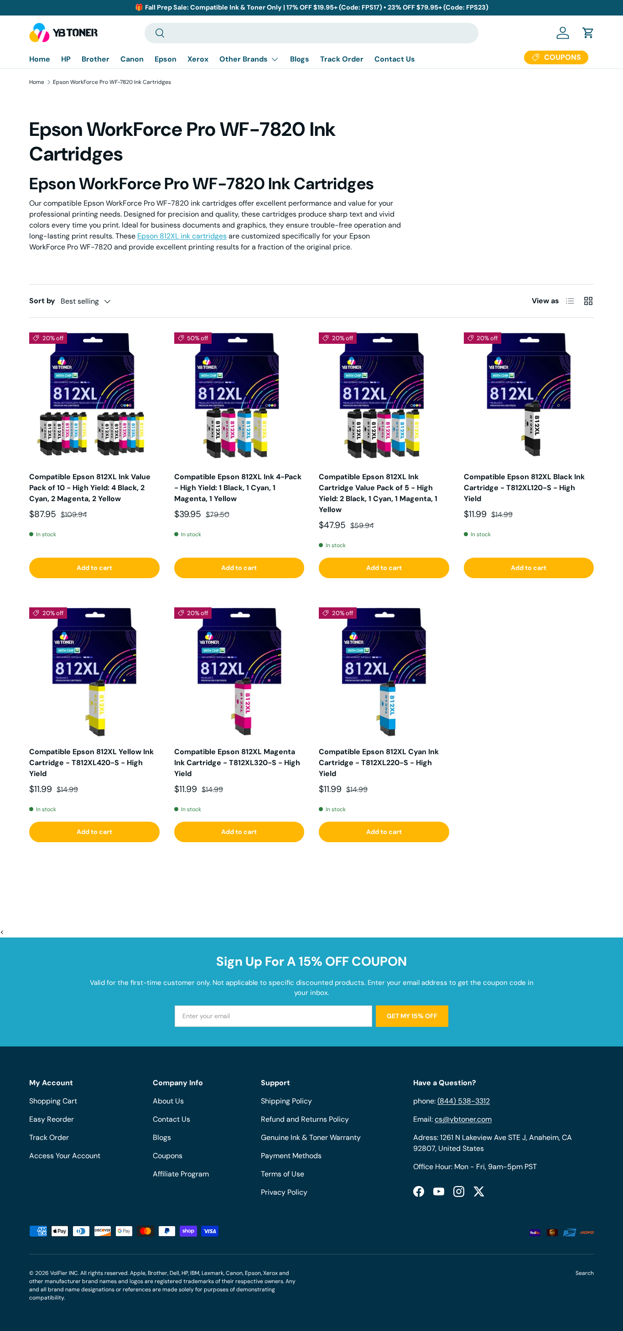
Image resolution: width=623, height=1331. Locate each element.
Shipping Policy (286, 1101)
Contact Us (394, 59)
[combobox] (311, 33)
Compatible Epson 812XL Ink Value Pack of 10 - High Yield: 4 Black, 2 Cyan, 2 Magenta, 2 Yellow (90, 487)
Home (39, 59)
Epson (166, 59)
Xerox (197, 59)
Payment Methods (291, 1155)
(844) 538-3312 (463, 1101)
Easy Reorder (51, 1119)
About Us (168, 1101)
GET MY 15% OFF (412, 1016)
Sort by (42, 301)
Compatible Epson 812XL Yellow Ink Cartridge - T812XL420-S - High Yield (91, 762)
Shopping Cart (53, 1101)
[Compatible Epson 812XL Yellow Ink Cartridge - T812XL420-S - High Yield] (94, 672)
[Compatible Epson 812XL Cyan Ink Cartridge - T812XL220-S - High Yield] (384, 672)
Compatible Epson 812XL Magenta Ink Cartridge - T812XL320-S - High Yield (237, 762)
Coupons (167, 1155)
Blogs (299, 59)
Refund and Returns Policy (305, 1119)
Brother (95, 59)
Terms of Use (282, 1174)
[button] (588, 33)
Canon (132, 59)
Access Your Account (64, 1155)
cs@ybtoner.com (463, 1119)
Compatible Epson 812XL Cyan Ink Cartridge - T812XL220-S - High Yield (379, 762)
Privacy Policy (284, 1192)
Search (585, 1273)
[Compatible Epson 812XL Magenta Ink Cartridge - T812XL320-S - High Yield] (239, 672)
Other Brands (243, 59)
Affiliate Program (181, 1174)
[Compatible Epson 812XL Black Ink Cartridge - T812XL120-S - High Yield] (529, 397)
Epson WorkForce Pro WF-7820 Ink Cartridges (112, 82)
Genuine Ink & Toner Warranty (311, 1137)
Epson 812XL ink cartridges (182, 236)
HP (66, 59)
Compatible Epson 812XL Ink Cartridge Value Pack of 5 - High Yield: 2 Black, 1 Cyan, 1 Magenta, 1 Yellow (378, 493)
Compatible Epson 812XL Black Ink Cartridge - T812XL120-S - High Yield (524, 487)
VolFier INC (64, 1273)
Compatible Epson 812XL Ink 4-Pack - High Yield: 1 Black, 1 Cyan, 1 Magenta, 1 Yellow (237, 487)
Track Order (341, 59)
